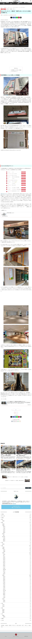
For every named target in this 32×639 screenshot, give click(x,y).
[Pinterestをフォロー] (16, 421)
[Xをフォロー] (14, 421)
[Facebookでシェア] (13, 17)
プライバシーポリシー (16, 636)
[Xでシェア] (11, 17)
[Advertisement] (16, 60)
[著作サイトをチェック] (12, 421)
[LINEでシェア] (17, 17)
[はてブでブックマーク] (15, 17)
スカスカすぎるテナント (14, 71)
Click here (14, 503)
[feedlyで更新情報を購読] (18, 421)
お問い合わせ (26, 636)
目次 (15, 68)
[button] (21, 17)
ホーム (6, 636)
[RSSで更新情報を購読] (20, 421)
